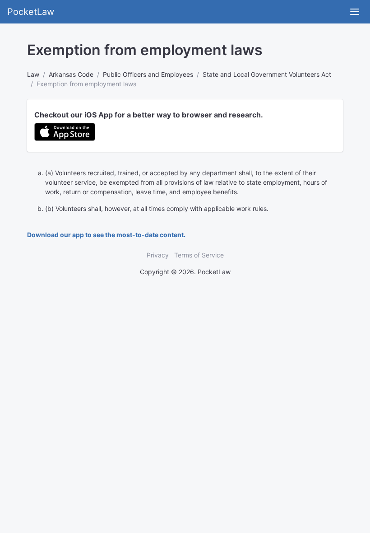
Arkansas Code (71, 74)
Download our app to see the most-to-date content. (106, 234)
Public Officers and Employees (148, 74)
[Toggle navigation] (355, 12)
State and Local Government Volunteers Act (267, 74)
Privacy (158, 255)
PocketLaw (30, 11)
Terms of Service (199, 255)
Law (33, 74)
